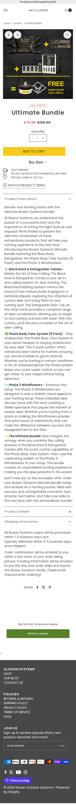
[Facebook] (6, 773)
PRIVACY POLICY (15, 708)
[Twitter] (11, 773)
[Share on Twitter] (43, 587)
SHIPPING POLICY (16, 703)
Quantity (38, 131)
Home (7, 23)
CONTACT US (13, 683)
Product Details (17, 512)
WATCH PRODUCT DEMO (26, 185)
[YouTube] (18, 773)
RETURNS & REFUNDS (18, 699)
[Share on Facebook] (37, 587)
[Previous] (9, 35)
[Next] (17, 35)
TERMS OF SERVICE (17, 712)
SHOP (8, 674)
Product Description (21, 199)
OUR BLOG (11, 678)
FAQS (7, 717)
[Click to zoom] (67, 35)
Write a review (38, 634)
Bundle (17, 23)
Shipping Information (21, 522)
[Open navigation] (5, 10)
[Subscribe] (61, 745)
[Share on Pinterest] (49, 587)
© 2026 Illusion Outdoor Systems (28, 787)
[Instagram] (25, 773)
